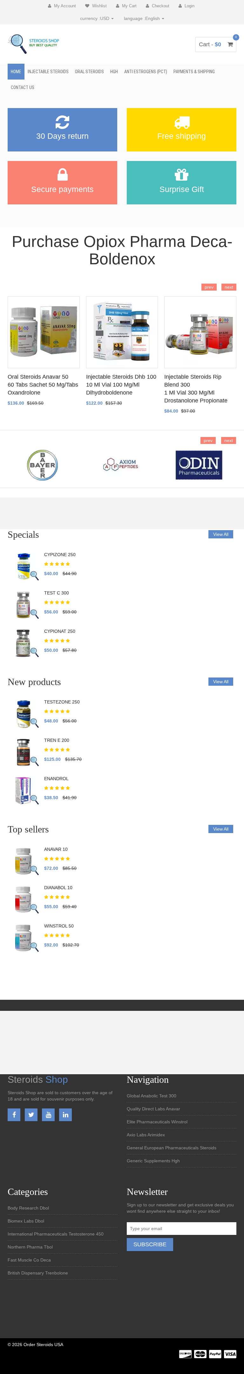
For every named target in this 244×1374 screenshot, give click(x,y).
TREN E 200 (56, 740)
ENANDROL (56, 778)
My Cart (129, 5)
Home (16, 71)
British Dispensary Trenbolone (38, 1272)
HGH (114, 71)
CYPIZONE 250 (60, 554)
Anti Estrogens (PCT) (145, 71)
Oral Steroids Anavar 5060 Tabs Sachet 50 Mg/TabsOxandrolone (43, 385)
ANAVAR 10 (56, 849)
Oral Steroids (89, 71)
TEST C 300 (56, 592)
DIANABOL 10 (58, 887)
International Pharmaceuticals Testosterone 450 (56, 1233)
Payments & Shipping (194, 71)
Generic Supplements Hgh (153, 1160)
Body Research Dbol (28, 1207)
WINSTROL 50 (59, 925)
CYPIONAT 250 (59, 631)
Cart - (216, 44)
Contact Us (22, 87)
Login (188, 5)
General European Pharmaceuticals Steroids (171, 1147)
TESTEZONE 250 (62, 701)
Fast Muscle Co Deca (29, 1259)
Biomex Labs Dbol (26, 1220)
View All (220, 534)
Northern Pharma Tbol (30, 1246)
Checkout (160, 5)
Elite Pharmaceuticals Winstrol (157, 1121)
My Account (64, 5)
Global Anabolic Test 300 (151, 1095)
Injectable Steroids (48, 71)
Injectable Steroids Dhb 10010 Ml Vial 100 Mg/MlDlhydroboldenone (121, 385)
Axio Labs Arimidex (146, 1134)
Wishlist (99, 5)
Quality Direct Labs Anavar (153, 1108)
